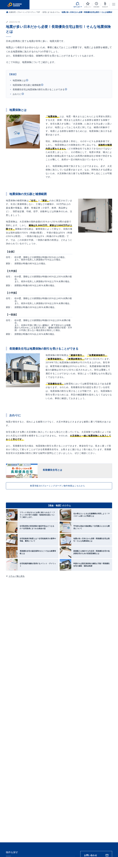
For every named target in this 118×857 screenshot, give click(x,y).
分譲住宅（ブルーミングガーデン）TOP (24, 12)
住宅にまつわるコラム (51, 12)
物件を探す (12, 852)
